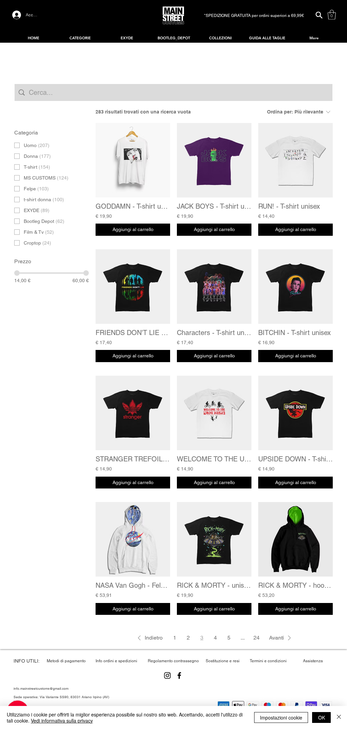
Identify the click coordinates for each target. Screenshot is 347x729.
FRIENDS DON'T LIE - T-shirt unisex (133, 333)
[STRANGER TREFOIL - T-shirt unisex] (133, 413)
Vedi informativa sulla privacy (62, 720)
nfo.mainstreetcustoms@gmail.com (41, 688)
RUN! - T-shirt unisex (289, 206)
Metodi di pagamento (66, 661)
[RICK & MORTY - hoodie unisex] (295, 539)
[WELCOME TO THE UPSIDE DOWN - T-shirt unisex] (214, 413)
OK (321, 717)
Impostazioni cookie (281, 717)
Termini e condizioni (268, 661)
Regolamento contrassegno (173, 661)
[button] (332, 15)
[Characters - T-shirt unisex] (214, 286)
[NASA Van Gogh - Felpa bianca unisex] (133, 539)
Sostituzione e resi (223, 661)
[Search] (318, 15)
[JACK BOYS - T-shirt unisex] (214, 160)
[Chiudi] (339, 717)
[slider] (17, 273)
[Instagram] (167, 675)
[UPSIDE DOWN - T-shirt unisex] (295, 413)
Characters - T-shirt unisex (214, 333)
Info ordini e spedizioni (116, 661)
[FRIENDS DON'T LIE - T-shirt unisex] (133, 286)
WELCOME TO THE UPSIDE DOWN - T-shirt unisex (214, 459)
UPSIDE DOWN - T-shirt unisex (295, 459)
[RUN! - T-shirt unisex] (295, 160)
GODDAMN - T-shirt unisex (133, 206)
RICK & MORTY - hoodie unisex (295, 585)
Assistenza (313, 661)
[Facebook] (179, 675)
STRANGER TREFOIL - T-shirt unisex (133, 459)
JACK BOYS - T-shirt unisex (214, 206)
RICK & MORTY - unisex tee (214, 585)
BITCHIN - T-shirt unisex (294, 333)
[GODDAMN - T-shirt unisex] (133, 160)
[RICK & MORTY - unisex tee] (214, 539)
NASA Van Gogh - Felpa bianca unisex (133, 585)
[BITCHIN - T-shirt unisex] (295, 286)
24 (256, 637)
